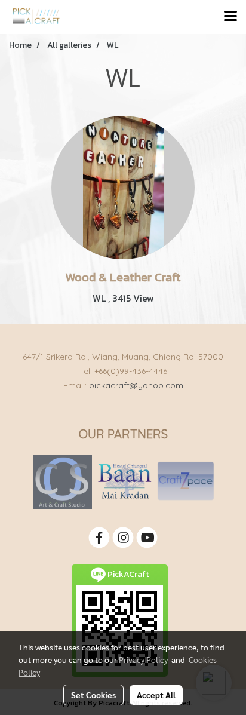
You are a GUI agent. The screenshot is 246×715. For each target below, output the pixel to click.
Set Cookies (93, 694)
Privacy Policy (143, 659)
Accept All (156, 694)
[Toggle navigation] (230, 17)
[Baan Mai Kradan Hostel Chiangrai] (124, 481)
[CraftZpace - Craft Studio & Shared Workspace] (185, 481)
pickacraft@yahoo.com (136, 385)
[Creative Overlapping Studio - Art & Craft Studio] (62, 481)
